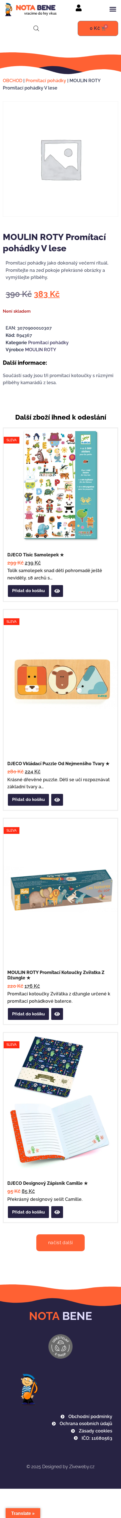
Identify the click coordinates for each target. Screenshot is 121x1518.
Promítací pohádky (46, 80)
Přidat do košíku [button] (28, 590)
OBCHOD (12, 80)
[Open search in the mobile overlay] (36, 28)
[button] (112, 9)
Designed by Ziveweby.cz (60, 1466)
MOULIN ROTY (40, 349)
